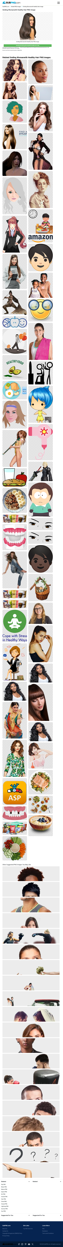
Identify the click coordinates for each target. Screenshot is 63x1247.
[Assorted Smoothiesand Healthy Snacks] (14, 518)
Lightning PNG (4, 1206)
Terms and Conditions (48, 1233)
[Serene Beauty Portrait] (40, 709)
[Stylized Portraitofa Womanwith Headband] (14, 415)
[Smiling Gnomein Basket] (40, 587)
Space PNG (4, 1191)
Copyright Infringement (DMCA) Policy (12, 1233)
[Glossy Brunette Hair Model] (14, 90)
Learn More (46, 1225)
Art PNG (3, 1194)
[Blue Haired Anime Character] (40, 405)
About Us (4, 1228)
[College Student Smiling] (40, 613)
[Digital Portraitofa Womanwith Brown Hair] (14, 163)
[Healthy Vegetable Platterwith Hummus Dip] (14, 848)
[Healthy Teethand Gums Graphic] (14, 537)
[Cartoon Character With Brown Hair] (40, 499)
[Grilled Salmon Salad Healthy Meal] (40, 782)
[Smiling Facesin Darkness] (40, 524)
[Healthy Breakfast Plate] (14, 390)
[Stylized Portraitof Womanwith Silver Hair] (14, 197)
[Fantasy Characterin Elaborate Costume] (40, 161)
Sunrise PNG (4, 1208)
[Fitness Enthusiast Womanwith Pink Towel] (40, 344)
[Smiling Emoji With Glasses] (40, 310)
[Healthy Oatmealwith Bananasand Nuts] (14, 500)
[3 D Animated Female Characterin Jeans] (14, 570)
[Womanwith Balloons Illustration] (14, 341)
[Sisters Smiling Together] (40, 285)
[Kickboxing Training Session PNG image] (31, 943)
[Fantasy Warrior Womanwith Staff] (14, 456)
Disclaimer (45, 1231)
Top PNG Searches (28, 1228)
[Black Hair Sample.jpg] (40, 372)
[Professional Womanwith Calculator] (14, 271)
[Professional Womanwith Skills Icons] (14, 662)
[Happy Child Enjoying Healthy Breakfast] (40, 221)
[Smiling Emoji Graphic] (40, 257)
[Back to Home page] (11, 3)
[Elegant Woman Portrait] (14, 691)
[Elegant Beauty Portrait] (40, 116)
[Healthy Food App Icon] (14, 791)
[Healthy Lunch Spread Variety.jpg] (40, 805)
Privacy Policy (6, 1235)
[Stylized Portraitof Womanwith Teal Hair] (14, 111)
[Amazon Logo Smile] (40, 238)
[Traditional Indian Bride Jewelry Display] (14, 720)
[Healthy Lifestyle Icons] (14, 322)
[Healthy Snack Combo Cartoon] (14, 477)
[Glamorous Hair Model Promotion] (14, 136)
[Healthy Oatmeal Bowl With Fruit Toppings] (40, 825)
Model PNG (20, 50)
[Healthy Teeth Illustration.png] (14, 813)
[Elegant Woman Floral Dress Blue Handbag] (14, 763)
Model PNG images (16, 6)
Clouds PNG (4, 1204)
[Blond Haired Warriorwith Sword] (40, 471)
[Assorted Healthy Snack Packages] (14, 828)
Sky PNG (3, 1184)
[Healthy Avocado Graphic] (14, 367)
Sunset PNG (4, 1196)
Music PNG (4, 1187)
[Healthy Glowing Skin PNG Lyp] (40, 71)
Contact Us (5, 1231)
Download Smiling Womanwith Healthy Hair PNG (27, 45)
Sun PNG (3, 1211)
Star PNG (3, 1199)
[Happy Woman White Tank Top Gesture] (40, 92)
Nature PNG (4, 1189)
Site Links (26, 1225)
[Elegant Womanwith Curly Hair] (14, 70)
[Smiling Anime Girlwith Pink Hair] (14, 235)
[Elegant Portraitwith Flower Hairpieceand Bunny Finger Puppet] (40, 189)
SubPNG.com (5, 6)
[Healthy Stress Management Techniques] (14, 626)
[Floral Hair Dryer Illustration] (40, 442)
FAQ (43, 1228)
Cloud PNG (4, 1201)
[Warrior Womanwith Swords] (14, 302)
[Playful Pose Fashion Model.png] (40, 756)
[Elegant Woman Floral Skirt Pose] (40, 651)
